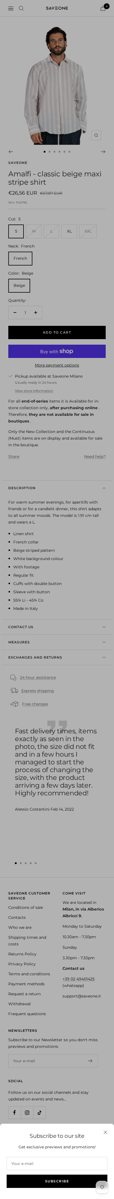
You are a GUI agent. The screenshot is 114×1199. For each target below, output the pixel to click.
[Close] (105, 1132)
